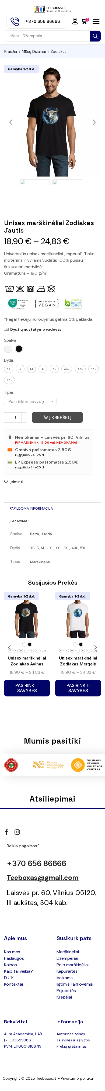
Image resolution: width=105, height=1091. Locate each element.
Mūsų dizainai (34, 51)
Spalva (10, 340)
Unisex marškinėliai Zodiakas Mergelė (78, 661)
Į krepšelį (60, 417)
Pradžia (10, 51)
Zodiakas (58, 51)
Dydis (9, 360)
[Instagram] (17, 832)
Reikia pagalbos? (23, 846)
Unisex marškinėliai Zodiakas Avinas (27, 661)
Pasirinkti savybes (26, 688)
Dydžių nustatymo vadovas (36, 329)
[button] (75, 21)
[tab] (31, 508)
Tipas (9, 392)
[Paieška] (95, 36)
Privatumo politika (77, 1078)
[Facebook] (6, 832)
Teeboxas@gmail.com (43, 877)
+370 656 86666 (36, 863)
